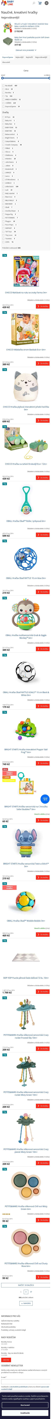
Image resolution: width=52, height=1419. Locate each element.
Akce (9, 89)
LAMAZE (9, 172)
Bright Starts (11, 138)
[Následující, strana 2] (26, 1292)
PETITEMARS (11, 218)
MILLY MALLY (11, 200)
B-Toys (9, 117)
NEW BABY (10, 204)
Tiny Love (10, 235)
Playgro (10, 221)
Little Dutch (11, 186)
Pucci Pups (10, 225)
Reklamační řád (6, 1324)
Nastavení (25, 1405)
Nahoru (27, 1303)
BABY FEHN (11, 127)
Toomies (10, 238)
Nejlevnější (19, 57)
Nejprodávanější (41, 57)
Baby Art (10, 120)
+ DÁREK (10, 103)
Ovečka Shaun (12, 211)
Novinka (9, 92)
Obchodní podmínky (8, 1327)
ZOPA (9, 242)
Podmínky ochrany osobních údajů (13, 1330)
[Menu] (46, 3)
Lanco (9, 176)
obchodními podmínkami (19, 1387)
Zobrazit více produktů (25, 50)
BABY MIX (10, 131)
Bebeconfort (11, 134)
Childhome (10, 155)
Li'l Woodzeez (12, 179)
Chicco (9, 152)
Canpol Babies (12, 141)
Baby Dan (10, 124)
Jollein (9, 166)
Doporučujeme (12, 106)
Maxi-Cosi (10, 197)
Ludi (8, 190)
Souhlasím (25, 1413)
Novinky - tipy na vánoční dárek (12, 1353)
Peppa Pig (10, 214)
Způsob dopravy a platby (10, 1321)
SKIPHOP (10, 228)
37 (31, 1292)
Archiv (6, 1360)
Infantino (10, 159)
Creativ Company (13, 145)
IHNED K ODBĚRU (13, 99)
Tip (8, 96)
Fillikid (9, 148)
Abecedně (6, 62)
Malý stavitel (11, 193)
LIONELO (10, 183)
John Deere (11, 162)
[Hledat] (33, 3)
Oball (8, 207)
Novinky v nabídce (7, 1347)
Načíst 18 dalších (26, 1285)
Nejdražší (29, 57)
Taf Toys (10, 231)
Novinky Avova (6, 1342)
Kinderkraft (11, 169)
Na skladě (11, 85)
